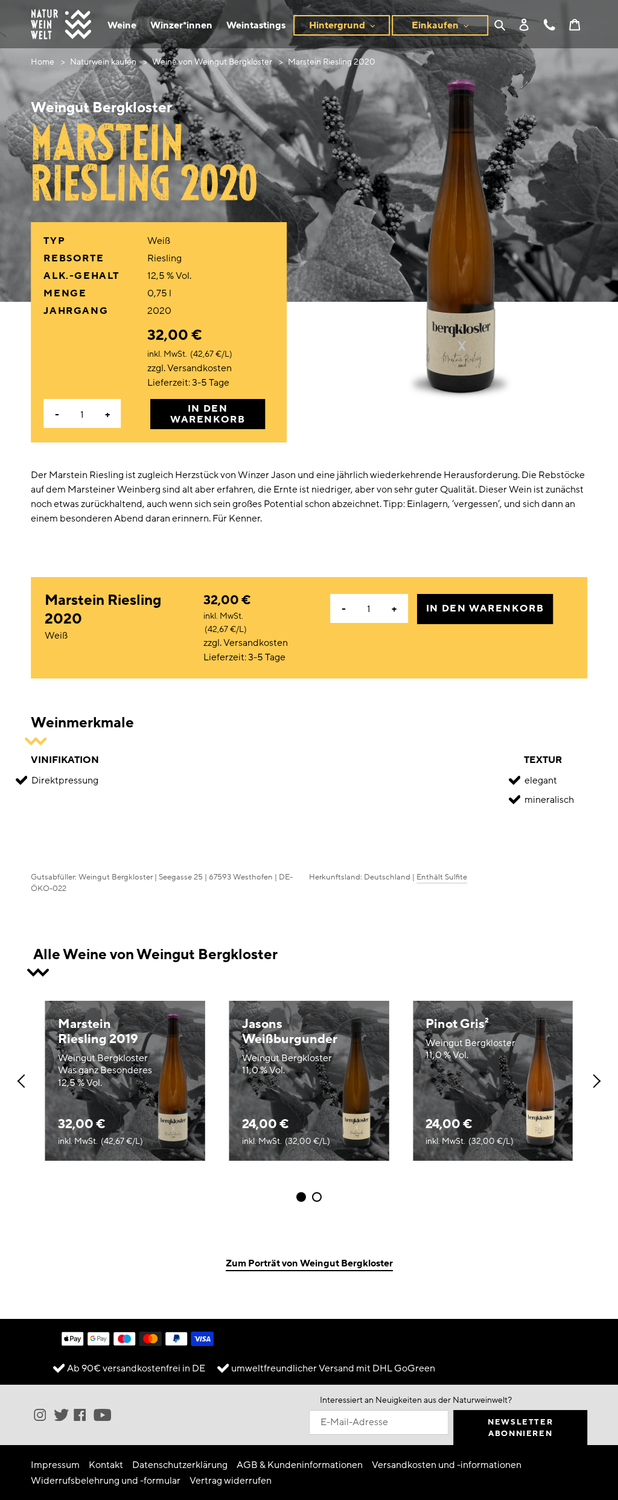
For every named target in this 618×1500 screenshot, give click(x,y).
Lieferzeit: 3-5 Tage (188, 382)
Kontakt (106, 1465)
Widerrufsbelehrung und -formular (105, 1480)
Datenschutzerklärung (180, 1465)
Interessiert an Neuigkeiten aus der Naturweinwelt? (416, 1400)
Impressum (55, 1465)
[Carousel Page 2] (317, 1197)
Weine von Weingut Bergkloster (212, 62)
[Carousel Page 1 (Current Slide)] (301, 1197)
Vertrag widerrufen (231, 1480)
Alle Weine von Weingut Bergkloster (155, 954)
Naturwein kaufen (103, 62)
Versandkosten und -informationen (446, 1465)
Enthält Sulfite (441, 877)
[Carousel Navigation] (309, 1081)
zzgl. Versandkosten (189, 368)
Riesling (164, 258)
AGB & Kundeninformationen (300, 1465)
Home (42, 62)
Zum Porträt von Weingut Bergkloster (309, 1263)
